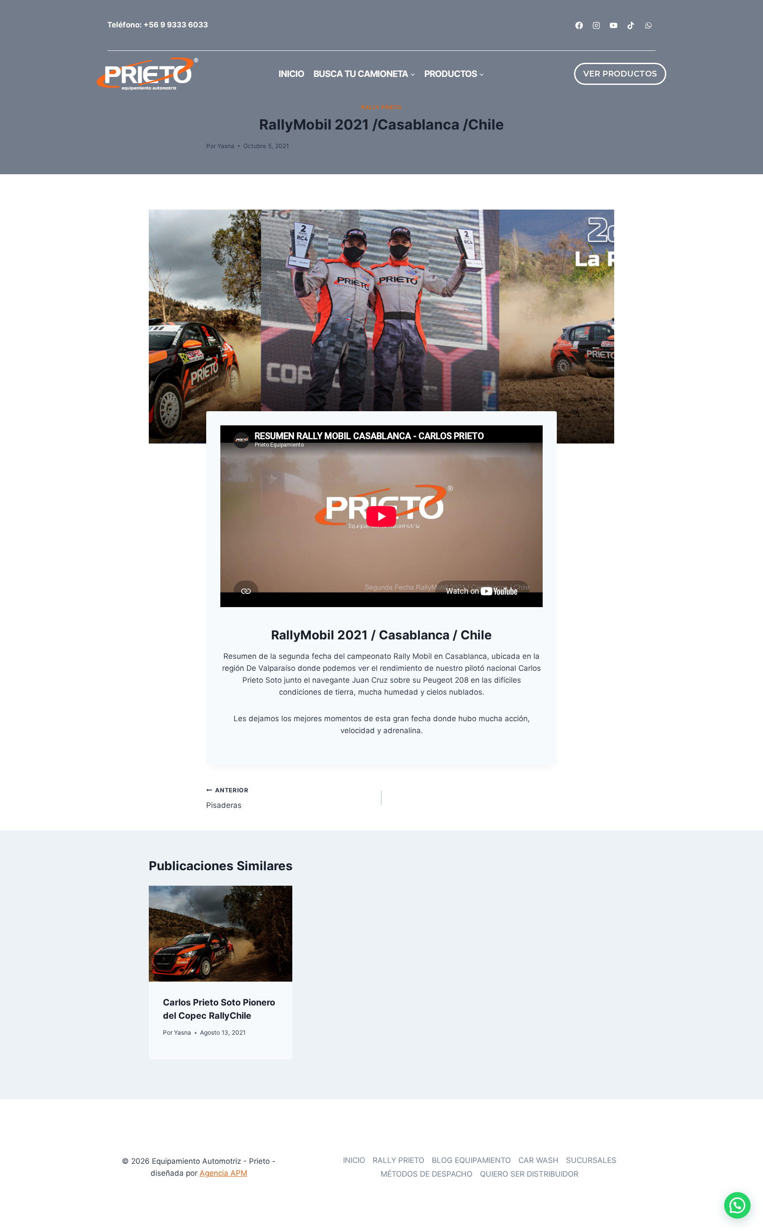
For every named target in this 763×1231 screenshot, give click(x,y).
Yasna (225, 145)
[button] (737, 1205)
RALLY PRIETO (381, 107)
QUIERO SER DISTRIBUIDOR (529, 1174)
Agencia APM (223, 1173)
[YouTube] (613, 25)
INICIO (354, 1160)
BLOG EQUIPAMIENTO (471, 1160)
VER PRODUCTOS (620, 74)
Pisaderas (227, 798)
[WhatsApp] (648, 25)
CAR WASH (538, 1160)
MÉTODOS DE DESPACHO (426, 1174)
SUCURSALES (591, 1160)
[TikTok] (630, 25)
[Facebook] (579, 25)
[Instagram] (596, 25)
